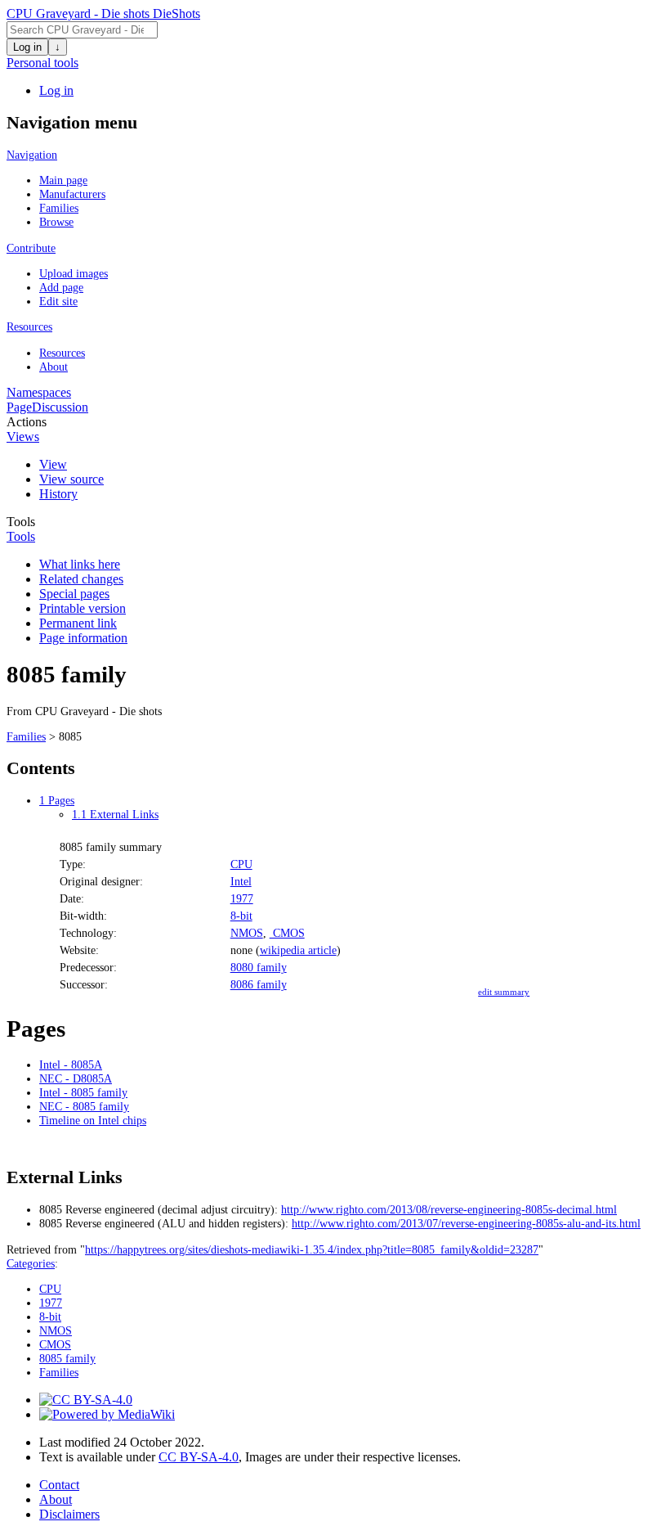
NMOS (246, 932)
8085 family (67, 1358)
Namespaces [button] (39, 392)
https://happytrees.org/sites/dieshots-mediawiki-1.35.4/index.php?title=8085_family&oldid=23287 (311, 1249)
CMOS (287, 932)
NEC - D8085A (75, 1078)
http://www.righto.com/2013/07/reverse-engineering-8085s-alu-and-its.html (466, 1223)
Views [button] (23, 436)
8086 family (258, 984)
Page (19, 407)
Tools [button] (21, 536)
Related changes (81, 579)
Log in (27, 47)
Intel (241, 881)
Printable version (82, 608)
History (58, 494)
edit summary (503, 992)
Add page (61, 287)
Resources (62, 352)
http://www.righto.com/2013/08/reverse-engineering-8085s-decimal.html (449, 1209)
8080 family (258, 967)
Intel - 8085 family (83, 1092)
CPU (241, 864)
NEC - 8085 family (84, 1106)
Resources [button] (29, 326)
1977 (241, 898)
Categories (31, 1263)
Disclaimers (69, 1514)
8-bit (241, 915)
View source (71, 479)
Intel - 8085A (70, 1064)
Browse (56, 221)
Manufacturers (72, 193)
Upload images (73, 273)
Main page (63, 180)
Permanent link (78, 623)
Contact (59, 1485)
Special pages (74, 594)
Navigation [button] (32, 154)
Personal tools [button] (42, 63)
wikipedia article (298, 950)
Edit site (58, 301)
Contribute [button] (31, 247)
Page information (83, 638)
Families (58, 207)
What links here (79, 564)
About (53, 366)
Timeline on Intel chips (92, 1120)
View (53, 464)
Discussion (60, 407)
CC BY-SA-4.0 (199, 1457)
